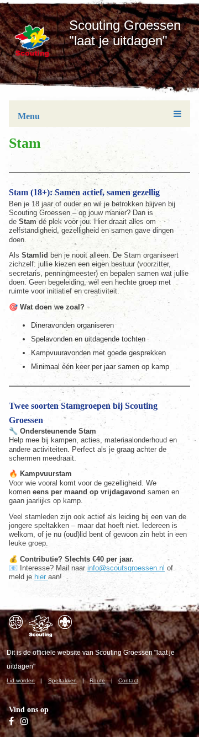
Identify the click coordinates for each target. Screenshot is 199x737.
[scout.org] (65, 622)
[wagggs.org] (16, 622)
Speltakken (62, 680)
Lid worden (21, 680)
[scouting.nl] (41, 626)
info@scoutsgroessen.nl (126, 568)
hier (41, 577)
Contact (128, 680)
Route (97, 680)
